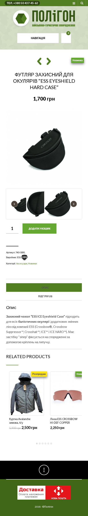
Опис (45, 287)
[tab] (44, 287)
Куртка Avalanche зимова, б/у (19, 420)
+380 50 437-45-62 (25, 3)
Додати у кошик (39, 228)
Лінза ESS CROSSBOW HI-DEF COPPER (63, 420)
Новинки (32, 263)
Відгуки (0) (45, 296)
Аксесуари (21, 263)
